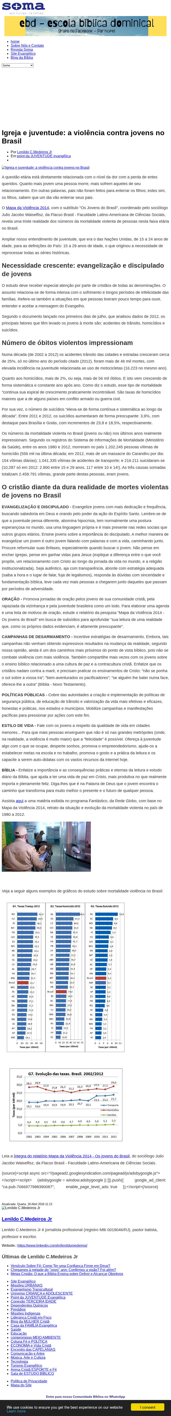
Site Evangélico (23, 53)
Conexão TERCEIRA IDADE (33, 1301)
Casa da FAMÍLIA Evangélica (34, 1325)
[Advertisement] (85, 95)
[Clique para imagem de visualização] (46, 167)
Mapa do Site (21, 1385)
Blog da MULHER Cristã (30, 1321)
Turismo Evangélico (26, 1365)
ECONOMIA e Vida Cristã (31, 1345)
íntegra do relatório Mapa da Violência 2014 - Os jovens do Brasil (72, 1156)
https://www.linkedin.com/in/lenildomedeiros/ (52, 1245)
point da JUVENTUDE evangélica (44, 156)
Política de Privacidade (29, 1381)
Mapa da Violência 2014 (27, 208)
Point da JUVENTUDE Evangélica (38, 1297)
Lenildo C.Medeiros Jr (34, 152)
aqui (19, 801)
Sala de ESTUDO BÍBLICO (32, 1373)
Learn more (16, 1411)
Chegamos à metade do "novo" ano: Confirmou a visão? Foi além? (63, 1270)
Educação (19, 1333)
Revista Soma (22, 49)
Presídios (18, 1309)
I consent (147, 1407)
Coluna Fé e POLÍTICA (29, 1341)
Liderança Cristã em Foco (31, 1317)
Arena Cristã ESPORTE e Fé (34, 1369)
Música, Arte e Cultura (28, 1357)
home (15, 41)
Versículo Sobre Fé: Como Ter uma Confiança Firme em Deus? (60, 1266)
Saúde (16, 1329)
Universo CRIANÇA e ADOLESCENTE (42, 1293)
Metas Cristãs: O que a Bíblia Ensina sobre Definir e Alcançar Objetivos (67, 1274)
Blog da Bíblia (22, 57)
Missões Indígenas (25, 1313)
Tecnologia (19, 1361)
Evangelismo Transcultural (32, 1289)
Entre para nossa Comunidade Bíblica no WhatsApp (85, 1396)
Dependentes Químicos (29, 1305)
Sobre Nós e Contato (27, 45)
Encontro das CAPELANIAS (33, 1349)
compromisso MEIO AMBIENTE (36, 1337)
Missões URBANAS (27, 1285)
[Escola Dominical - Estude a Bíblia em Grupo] (85, 26)
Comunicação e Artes (28, 1353)
